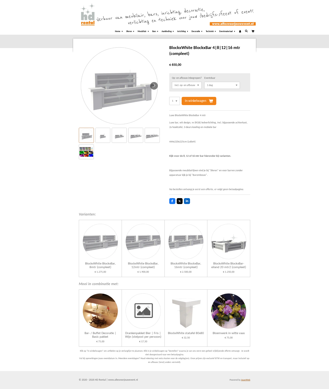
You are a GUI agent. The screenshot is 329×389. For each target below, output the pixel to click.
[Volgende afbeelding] (154, 86)
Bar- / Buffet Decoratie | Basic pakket (100, 335)
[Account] (240, 32)
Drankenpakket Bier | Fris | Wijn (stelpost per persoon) (143, 335)
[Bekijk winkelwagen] (253, 32)
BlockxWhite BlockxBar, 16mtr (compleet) (186, 265)
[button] (86, 135)
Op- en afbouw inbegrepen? (187, 78)
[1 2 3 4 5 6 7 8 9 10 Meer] (174, 101)
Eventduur (209, 78)
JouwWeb (245, 380)
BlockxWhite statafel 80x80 (186, 333)
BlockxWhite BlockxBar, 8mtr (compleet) (100, 265)
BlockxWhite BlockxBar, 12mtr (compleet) (143, 265)
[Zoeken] (246, 31)
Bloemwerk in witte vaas (229, 333)
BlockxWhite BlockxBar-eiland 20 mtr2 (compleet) (228, 265)
